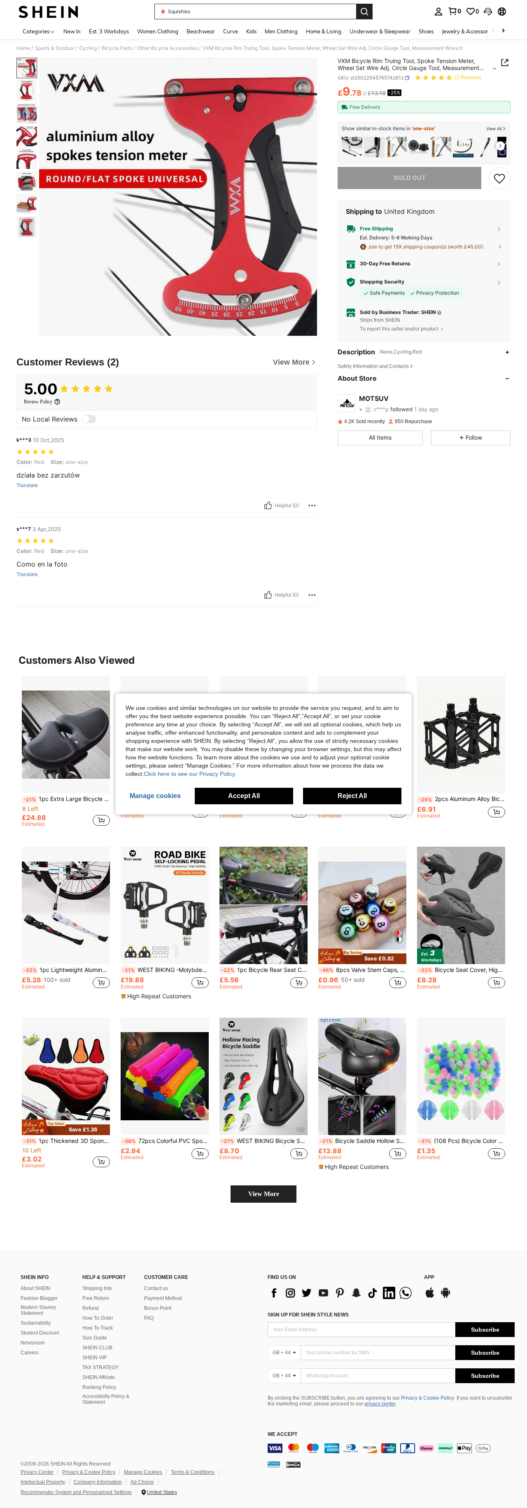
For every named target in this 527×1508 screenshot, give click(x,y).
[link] (455, 11)
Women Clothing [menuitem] (157, 31)
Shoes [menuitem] (426, 31)
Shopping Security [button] (382, 282)
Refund (90, 1308)
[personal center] (438, 11)
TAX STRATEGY (100, 1367)
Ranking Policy (99, 1387)
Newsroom (33, 1343)
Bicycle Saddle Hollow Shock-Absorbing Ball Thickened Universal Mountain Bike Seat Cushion (363, 1141)
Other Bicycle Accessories (167, 48)
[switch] (89, 419)
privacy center (379, 1404)
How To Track (97, 1328)
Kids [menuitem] (251, 31)
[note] (157, 996)
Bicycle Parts (117, 48)
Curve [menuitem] (230, 31)
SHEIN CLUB (97, 1348)
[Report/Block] (312, 505)
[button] (488, 11)
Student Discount (40, 1333)
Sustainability (36, 1323)
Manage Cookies (143, 1472)
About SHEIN (35, 1288)
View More (263, 1193)
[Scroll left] (493, 31)
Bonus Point (157, 1308)
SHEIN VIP (94, 1357)
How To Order (97, 1318)
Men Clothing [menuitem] (281, 31)
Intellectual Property (43, 1482)
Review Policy (38, 402)
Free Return (95, 1298)
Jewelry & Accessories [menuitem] (468, 31)
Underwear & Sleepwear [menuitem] (380, 31)
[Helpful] (268, 505)
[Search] (364, 11)
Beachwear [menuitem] (201, 31)
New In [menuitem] (72, 31)
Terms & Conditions (193, 1472)
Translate (27, 485)
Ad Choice (142, 1482)
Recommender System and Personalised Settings (76, 1492)
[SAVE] (499, 178)
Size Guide (94, 1338)
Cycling (88, 48)
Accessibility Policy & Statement (105, 1399)
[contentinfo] (391, 1448)
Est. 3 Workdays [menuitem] (109, 31)
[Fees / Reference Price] (364, 93)
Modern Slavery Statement (38, 1310)
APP (429, 1277)
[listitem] (352, 147)
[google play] (445, 1297)
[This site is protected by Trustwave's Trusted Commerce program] (274, 1464)
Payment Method (163, 1298)
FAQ (149, 1318)
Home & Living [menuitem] (323, 31)
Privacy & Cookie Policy (427, 1398)
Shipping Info (97, 1288)
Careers (30, 1353)
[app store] (430, 1297)
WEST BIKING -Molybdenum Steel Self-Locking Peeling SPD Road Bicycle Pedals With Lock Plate (165, 970)
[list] (342, 1293)
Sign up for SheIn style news (308, 1315)
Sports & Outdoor (54, 48)
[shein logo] (48, 11)
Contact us (156, 1288)
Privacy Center (37, 1472)
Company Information (98, 1482)
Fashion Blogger (39, 1298)
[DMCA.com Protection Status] (293, 1464)
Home (23, 48)
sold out (410, 178)
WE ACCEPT (282, 1434)
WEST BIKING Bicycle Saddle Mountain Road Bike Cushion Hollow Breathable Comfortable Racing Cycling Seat (264, 1141)
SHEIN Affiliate (98, 1377)
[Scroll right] (503, 31)
